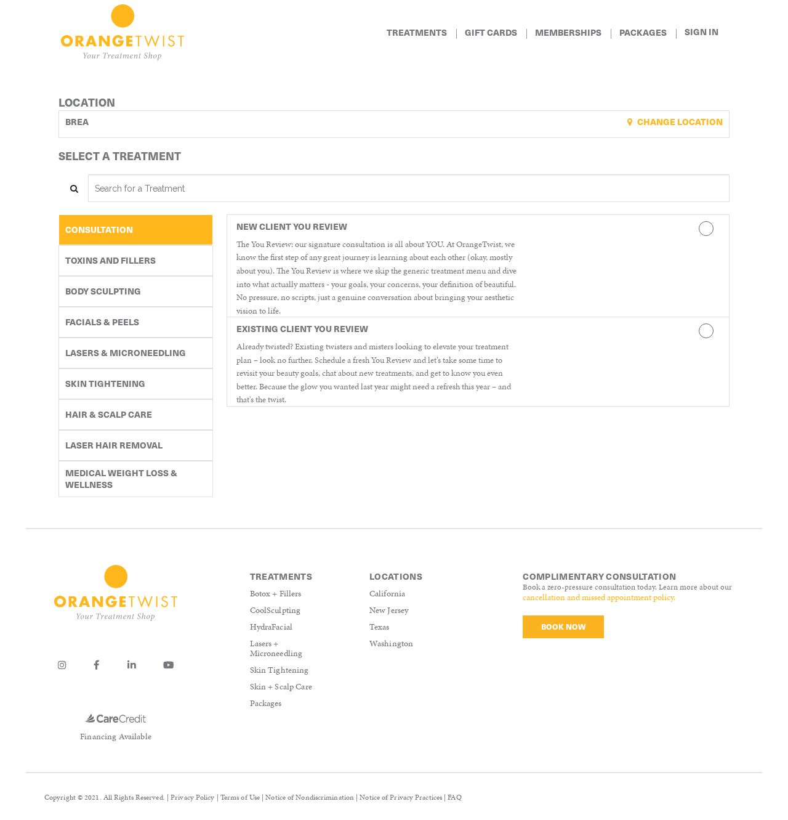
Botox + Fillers (276, 593)
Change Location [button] (679, 121)
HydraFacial (271, 627)
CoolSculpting (275, 610)
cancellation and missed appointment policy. (599, 597)
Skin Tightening (279, 670)
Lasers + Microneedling (276, 649)
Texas (379, 627)
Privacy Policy (192, 797)
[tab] (135, 229)
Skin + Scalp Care (281, 686)
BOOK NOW (563, 626)
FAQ (454, 797)
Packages (266, 703)
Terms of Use (240, 797)
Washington (391, 643)
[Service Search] (73, 188)
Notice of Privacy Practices (401, 797)
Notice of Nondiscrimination (309, 797)
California (387, 593)
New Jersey (388, 610)
